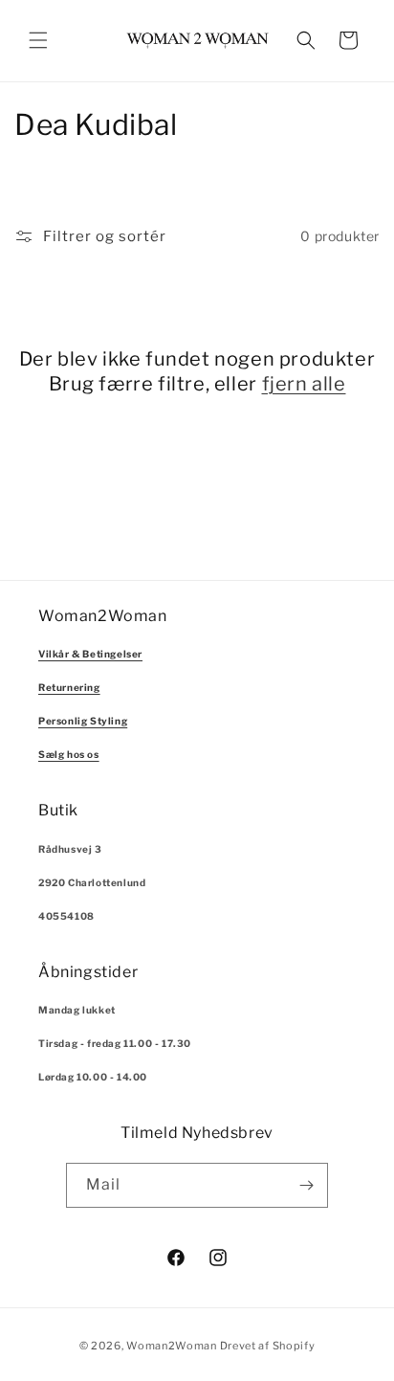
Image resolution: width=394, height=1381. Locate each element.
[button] (38, 40)
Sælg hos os (68, 754)
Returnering (69, 687)
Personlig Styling (82, 720)
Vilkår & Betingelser (90, 653)
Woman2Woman (171, 1345)
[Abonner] (306, 1185)
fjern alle (304, 383)
